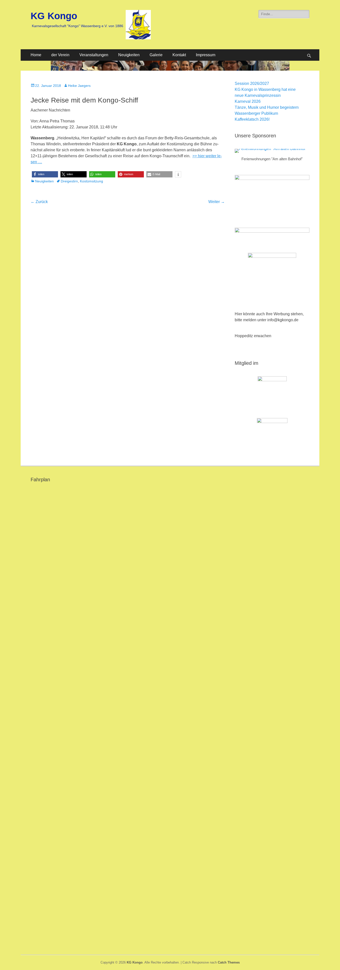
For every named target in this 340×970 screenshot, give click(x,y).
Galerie (156, 55)
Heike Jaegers (79, 86)
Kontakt (179, 55)
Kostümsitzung (91, 181)
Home (36, 55)
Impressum (205, 55)
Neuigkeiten (129, 55)
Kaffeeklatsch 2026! (252, 119)
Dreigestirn (69, 181)
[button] (45, 174)
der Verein (60, 55)
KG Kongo (54, 16)
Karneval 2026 (248, 101)
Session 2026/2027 (252, 83)
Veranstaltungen (93, 55)
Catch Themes (229, 962)
